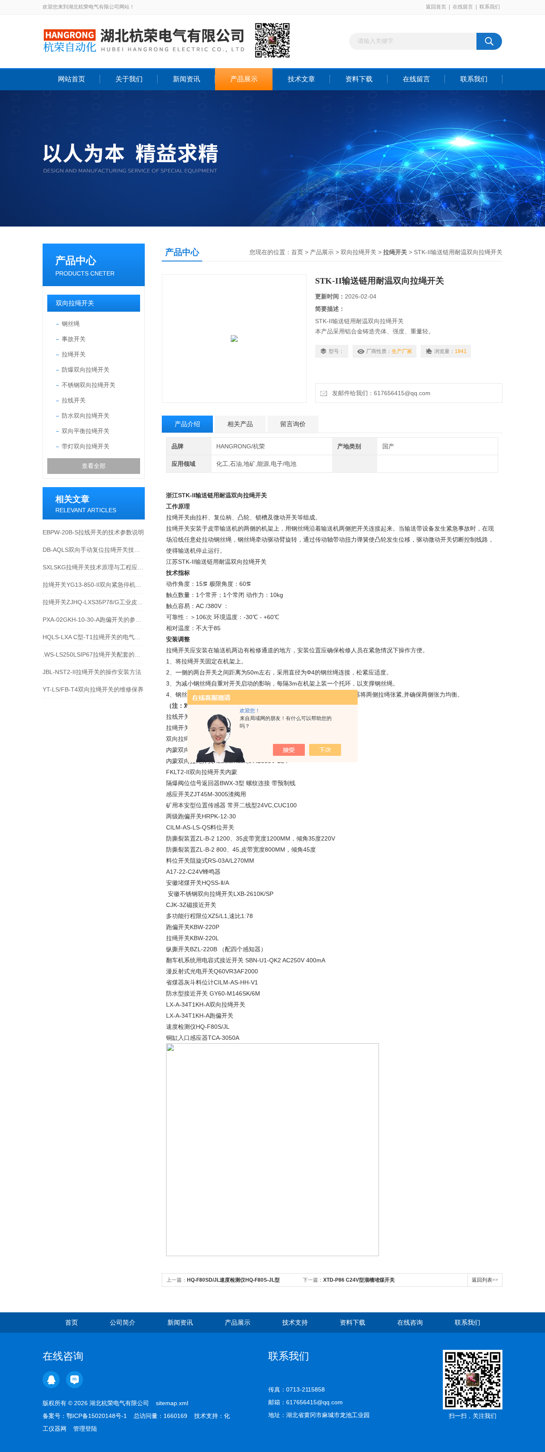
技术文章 (301, 79)
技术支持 (295, 1322)
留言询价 (293, 424)
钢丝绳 (71, 323)
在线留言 (463, 7)
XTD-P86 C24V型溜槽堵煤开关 (359, 1280)
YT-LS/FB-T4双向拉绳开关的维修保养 (93, 689)
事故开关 (74, 339)
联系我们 (489, 7)
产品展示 (244, 79)
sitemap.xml (172, 1403)
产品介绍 (187, 424)
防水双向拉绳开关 (85, 415)
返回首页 (436, 7)
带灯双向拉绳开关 (85, 446)
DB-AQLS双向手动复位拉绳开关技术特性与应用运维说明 (94, 549)
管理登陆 (85, 1428)
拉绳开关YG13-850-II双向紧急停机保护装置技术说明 (94, 584)
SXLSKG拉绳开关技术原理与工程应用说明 (94, 567)
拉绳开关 (74, 354)
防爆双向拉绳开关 (85, 369)
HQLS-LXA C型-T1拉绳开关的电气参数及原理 (94, 637)
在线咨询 (410, 1322)
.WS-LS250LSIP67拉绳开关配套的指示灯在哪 (94, 654)
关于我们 (129, 79)
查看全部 (94, 465)
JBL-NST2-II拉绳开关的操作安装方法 (92, 672)
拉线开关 (74, 400)
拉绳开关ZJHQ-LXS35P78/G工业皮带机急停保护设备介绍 (94, 602)
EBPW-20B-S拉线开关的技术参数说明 (93, 532)
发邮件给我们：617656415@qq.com (379, 393)
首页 (297, 252)
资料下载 (359, 79)
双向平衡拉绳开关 (85, 431)
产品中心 (75, 260)
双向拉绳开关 (75, 303)
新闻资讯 (186, 79)
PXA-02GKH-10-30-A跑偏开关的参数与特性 (94, 619)
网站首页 (71, 79)
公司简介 (122, 1322)
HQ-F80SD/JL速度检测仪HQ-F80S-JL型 (233, 1280)
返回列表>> (485, 1280)
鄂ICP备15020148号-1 (96, 1415)
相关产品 (240, 424)
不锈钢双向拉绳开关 (88, 385)
